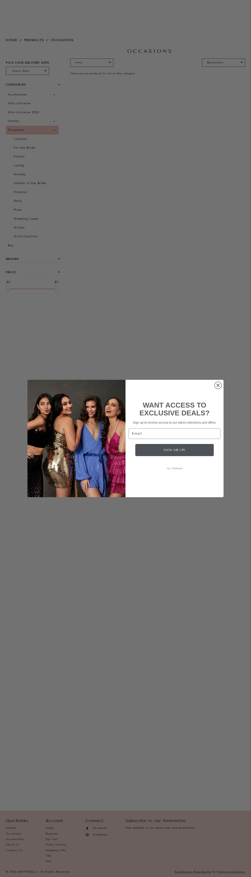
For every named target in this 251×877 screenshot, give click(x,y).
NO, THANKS (175, 468)
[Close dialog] (218, 385)
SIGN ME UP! (174, 450)
